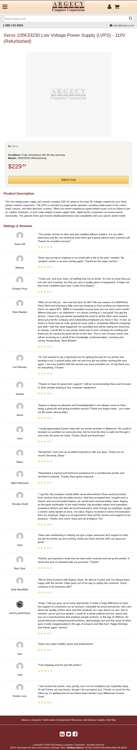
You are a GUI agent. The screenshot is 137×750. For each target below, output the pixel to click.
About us (26, 720)
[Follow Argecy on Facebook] (75, 734)
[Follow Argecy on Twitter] (68, 734)
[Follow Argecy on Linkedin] (62, 734)
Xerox (15, 146)
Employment (63, 720)
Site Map (111, 720)
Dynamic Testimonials (43, 720)
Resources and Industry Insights (88, 720)
